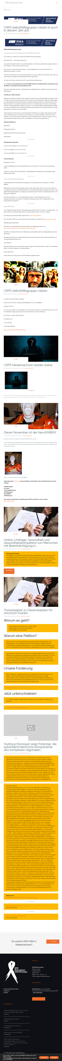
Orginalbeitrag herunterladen (14, 905)
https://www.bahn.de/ (35, 215)
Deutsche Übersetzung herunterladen (16, 915)
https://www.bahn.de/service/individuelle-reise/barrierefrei (20, 228)
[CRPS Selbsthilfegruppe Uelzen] (31, 274)
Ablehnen (54, 1057)
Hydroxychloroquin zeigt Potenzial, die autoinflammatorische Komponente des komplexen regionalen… (30, 747)
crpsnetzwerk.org (38, 998)
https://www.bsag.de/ (50, 219)
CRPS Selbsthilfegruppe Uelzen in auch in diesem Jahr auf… (31, 29)
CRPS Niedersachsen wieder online (28, 365)
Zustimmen (44, 1057)
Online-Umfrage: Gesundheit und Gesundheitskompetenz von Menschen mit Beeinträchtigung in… (31, 542)
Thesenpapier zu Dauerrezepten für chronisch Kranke (28, 611)
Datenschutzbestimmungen (11, 989)
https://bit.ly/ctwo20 (9, 501)
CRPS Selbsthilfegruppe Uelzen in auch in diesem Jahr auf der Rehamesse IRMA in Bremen (16, 1011)
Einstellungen (9, 1058)
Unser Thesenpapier (11, 687)
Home (5, 9)
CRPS (16, 426)
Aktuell (16, 21)
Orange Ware (16, 481)
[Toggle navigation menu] (56, 3)
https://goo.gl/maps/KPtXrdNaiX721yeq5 (15, 329)
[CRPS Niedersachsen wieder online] (31, 348)
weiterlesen (10, 572)
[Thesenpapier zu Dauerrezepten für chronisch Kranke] (31, 591)
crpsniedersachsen (24, 33)
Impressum (7, 990)
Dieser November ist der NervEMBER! (30, 432)
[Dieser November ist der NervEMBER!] (31, 416)
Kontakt (53, 941)
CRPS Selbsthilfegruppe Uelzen (25, 290)
